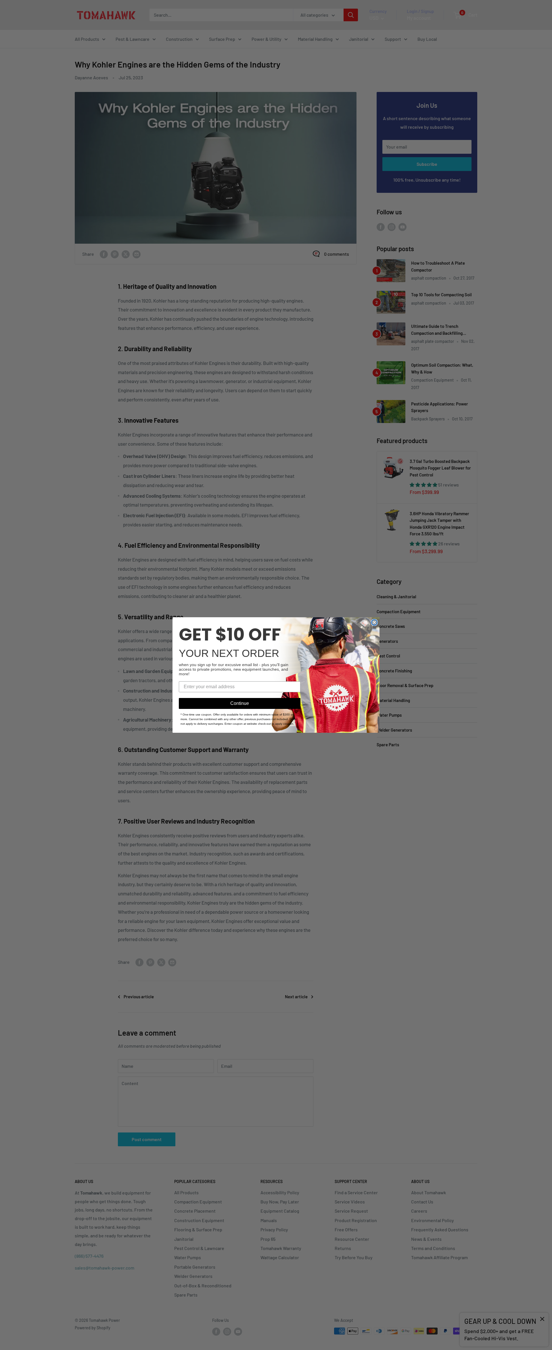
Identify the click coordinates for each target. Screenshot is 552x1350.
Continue (239, 703)
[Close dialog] (374, 622)
